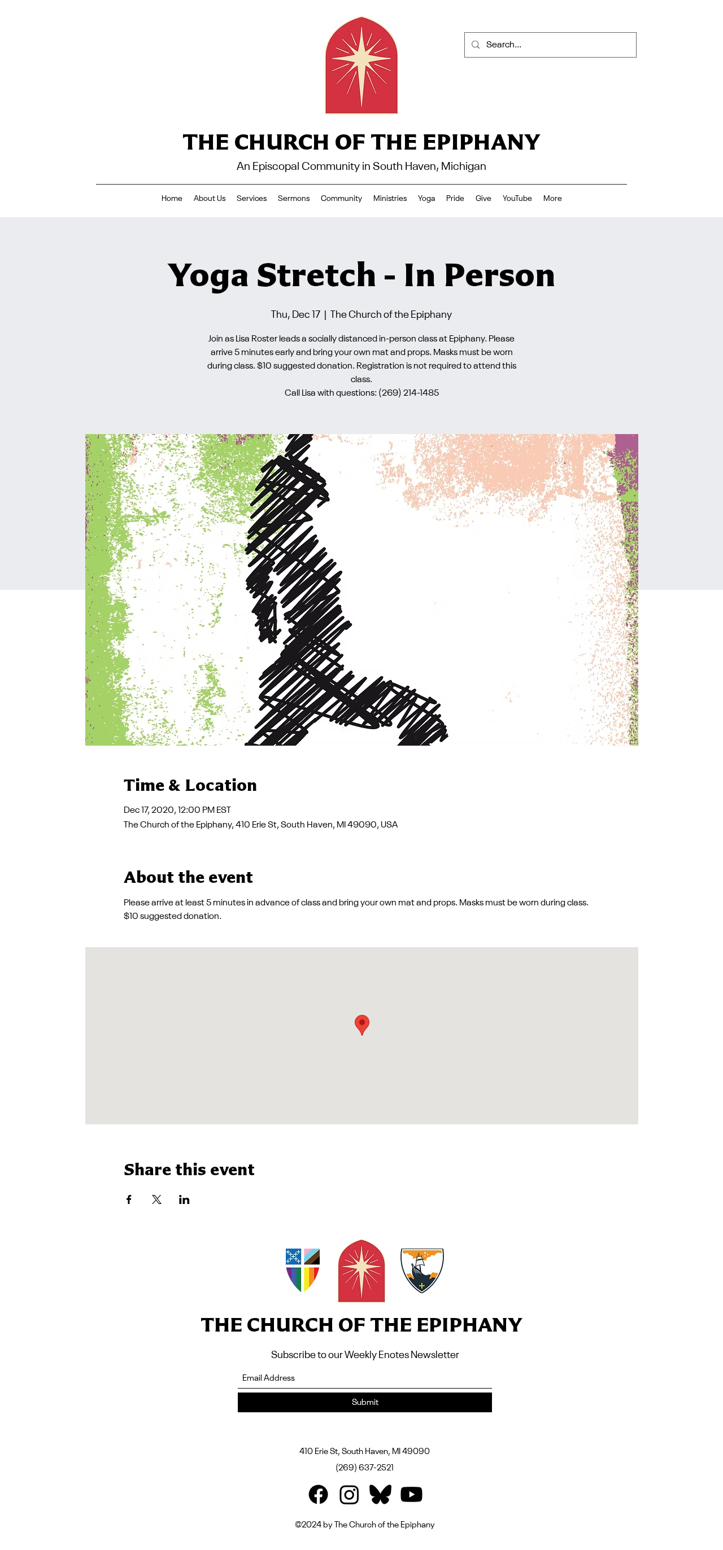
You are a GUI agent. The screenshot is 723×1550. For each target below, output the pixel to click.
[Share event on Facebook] (129, 1199)
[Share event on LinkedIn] (184, 1199)
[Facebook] (318, 1494)
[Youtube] (411, 1494)
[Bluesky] (380, 1494)
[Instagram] (349, 1494)
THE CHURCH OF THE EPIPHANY (361, 141)
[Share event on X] (156, 1199)
